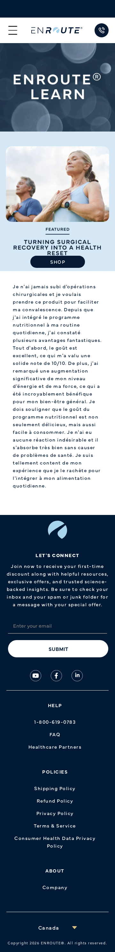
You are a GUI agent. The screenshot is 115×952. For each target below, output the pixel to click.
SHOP (57, 261)
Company (55, 887)
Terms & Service (55, 825)
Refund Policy (55, 800)
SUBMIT (58, 648)
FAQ (55, 734)
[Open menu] (12, 30)
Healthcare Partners (55, 746)
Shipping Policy (55, 788)
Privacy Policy (55, 813)
